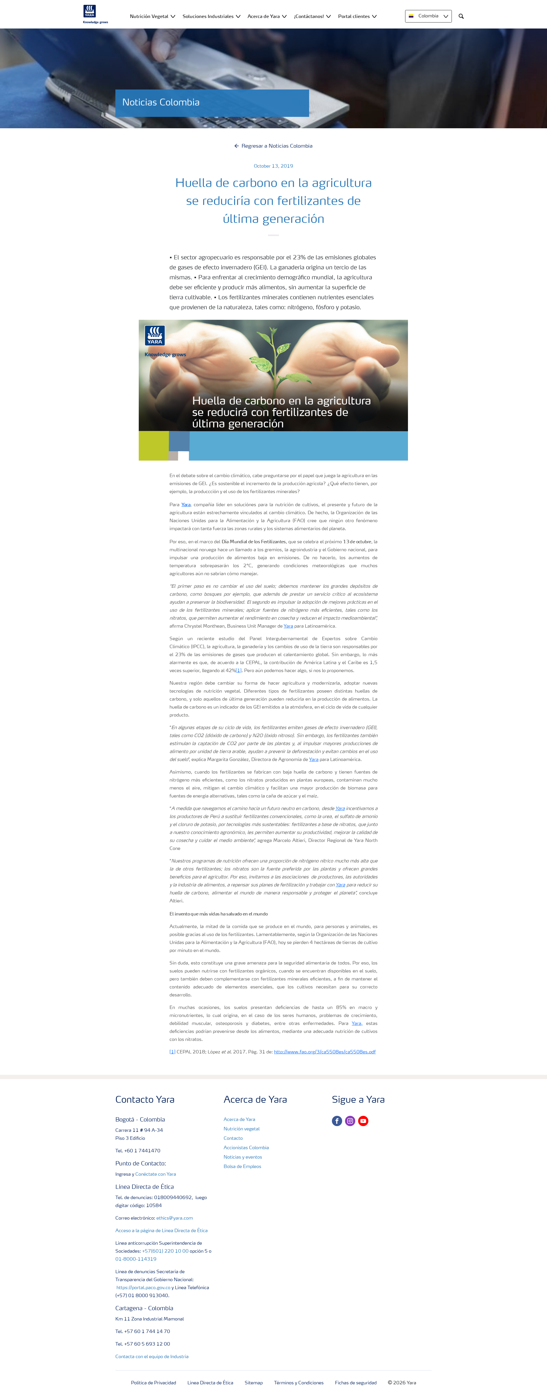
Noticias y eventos (243, 1157)
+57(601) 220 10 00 (165, 1251)
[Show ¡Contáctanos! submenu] (328, 16)
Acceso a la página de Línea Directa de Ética (161, 1231)
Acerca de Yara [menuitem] (264, 16)
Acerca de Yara (239, 1120)
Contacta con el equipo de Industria (152, 1357)
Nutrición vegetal (242, 1129)
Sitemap (254, 1383)
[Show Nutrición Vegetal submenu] (173, 16)
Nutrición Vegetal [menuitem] (149, 16)
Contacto (233, 1138)
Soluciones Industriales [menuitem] (208, 16)
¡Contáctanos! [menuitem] (309, 16)
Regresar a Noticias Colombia (277, 146)
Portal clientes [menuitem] (354, 16)
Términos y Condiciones (299, 1383)
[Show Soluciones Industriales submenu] (238, 16)
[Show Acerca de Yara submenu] (284, 16)
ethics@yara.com (174, 1218)
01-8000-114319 (135, 1259)
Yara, (357, 1023)
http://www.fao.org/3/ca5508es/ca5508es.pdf (325, 1052)
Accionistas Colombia (246, 1148)
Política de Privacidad (153, 1383)
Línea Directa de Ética (210, 1383)
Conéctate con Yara (155, 1174)
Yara (288, 626)
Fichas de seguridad (356, 1383)
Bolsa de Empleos (242, 1167)
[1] (239, 671)
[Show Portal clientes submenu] (374, 16)
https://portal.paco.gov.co (143, 1288)
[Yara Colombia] (95, 14)
